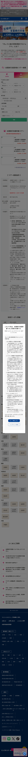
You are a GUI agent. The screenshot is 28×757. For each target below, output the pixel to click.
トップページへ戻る (14, 424)
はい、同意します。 (14, 420)
